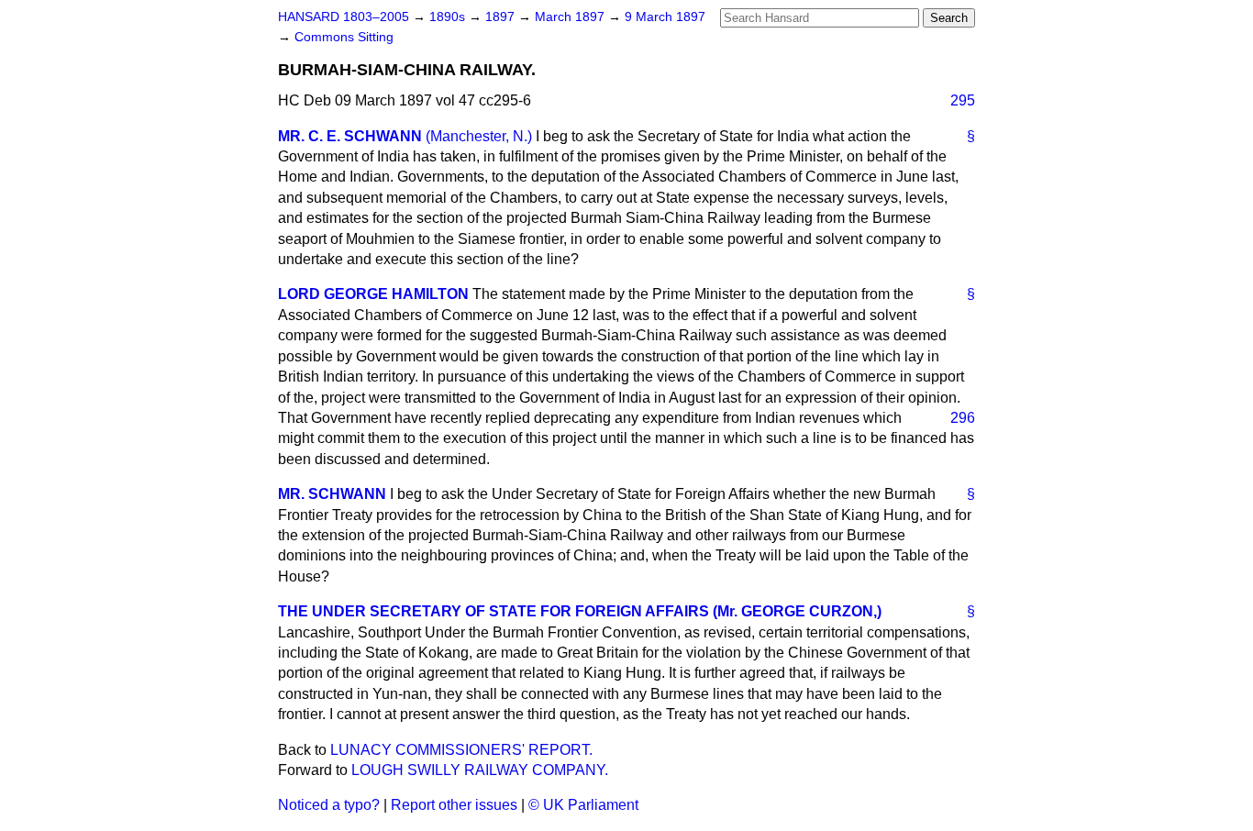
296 (962, 418)
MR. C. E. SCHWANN (350, 136)
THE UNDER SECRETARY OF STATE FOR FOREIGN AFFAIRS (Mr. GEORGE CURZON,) (580, 611)
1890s (449, 17)
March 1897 (571, 17)
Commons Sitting (344, 37)
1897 (501, 17)
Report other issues (454, 805)
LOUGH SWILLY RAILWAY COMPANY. (479, 770)
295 (962, 100)
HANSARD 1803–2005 (343, 17)
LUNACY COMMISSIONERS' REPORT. (461, 750)
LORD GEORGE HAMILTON (373, 294)
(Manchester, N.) (479, 136)
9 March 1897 (665, 17)
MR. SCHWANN (332, 494)
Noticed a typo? (329, 805)
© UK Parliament (583, 805)
